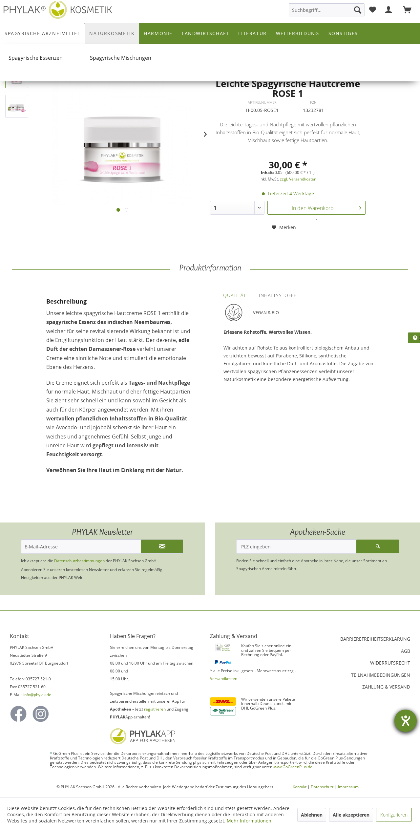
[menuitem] (327, 9)
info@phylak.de (37, 694)
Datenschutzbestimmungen (79, 561)
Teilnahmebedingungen (380, 675)
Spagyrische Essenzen (36, 57)
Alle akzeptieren (351, 815)
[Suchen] (358, 9)
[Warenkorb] (410, 9)
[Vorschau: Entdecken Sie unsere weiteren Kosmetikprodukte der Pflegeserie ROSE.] (16, 106)
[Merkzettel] (372, 9)
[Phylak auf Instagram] (40, 713)
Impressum (348, 787)
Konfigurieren (394, 815)
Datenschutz (322, 787)
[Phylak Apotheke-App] (153, 736)
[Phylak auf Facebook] (18, 713)
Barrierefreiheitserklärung (375, 639)
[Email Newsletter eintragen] (162, 546)
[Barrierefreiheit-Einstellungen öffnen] (405, 721)
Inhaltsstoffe (278, 295)
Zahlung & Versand (386, 687)
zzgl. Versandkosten (298, 179)
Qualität (234, 295)
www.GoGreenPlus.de (292, 767)
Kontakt (299, 787)
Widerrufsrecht (390, 663)
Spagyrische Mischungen (120, 57)
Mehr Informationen (249, 821)
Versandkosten (223, 678)
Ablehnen (312, 815)
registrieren (155, 709)
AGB (405, 651)
